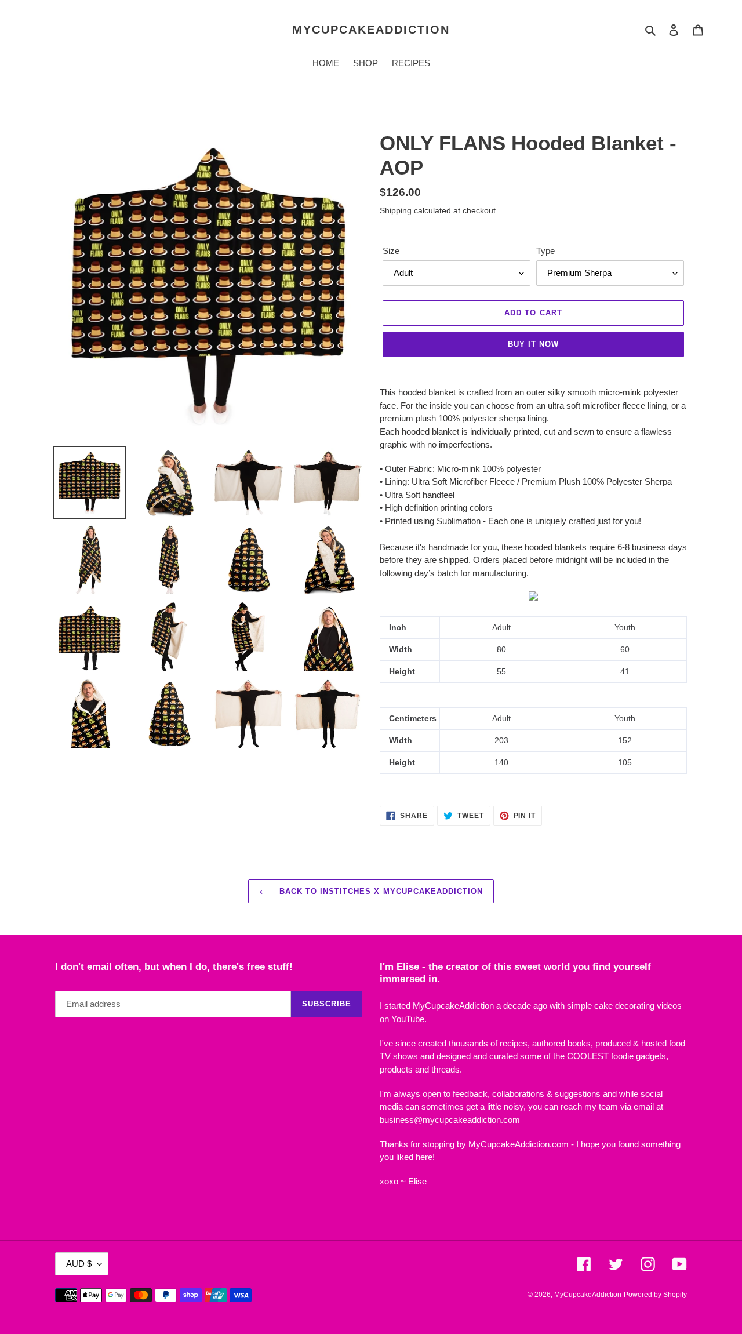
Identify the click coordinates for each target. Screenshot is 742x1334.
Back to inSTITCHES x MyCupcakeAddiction (380, 891)
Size (391, 251)
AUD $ (79, 1263)
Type (545, 251)
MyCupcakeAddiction (371, 29)
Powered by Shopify (655, 1295)
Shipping (396, 210)
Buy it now (533, 344)
